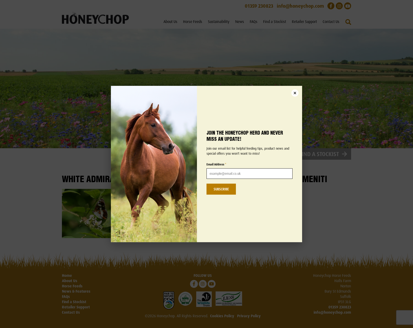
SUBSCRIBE (221, 189)
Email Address (216, 164)
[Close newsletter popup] (295, 93)
